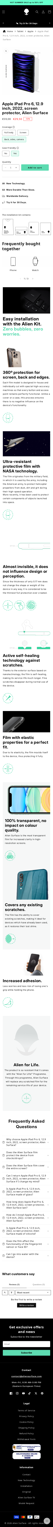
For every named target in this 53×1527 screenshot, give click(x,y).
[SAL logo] (26, 1448)
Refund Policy (26, 1433)
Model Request (26, 1503)
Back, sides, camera (14, 139)
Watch (35, 270)
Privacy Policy (26, 1416)
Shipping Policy (26, 1427)
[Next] (50, 23)
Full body (8, 132)
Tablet (20, 31)
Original (26, 1491)
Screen (23, 132)
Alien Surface (19, 1523)
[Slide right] (33, 279)
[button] (3, 12)
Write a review (26, 1305)
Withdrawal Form (26, 1439)
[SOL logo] (26, 1456)
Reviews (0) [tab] (14, 1284)
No (5, 153)
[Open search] (5, 1292)
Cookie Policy (27, 1422)
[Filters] (11, 1292)
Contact (26, 1474)
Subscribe (26, 1352)
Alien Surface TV (26, 1497)
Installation (26, 1486)
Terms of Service (26, 1410)
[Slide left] (20, 279)
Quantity (6, 161)
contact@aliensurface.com (26, 1376)
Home (10, 31)
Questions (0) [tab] (39, 1284)
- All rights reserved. (37, 1523)
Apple (30, 31)
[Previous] (3, 23)
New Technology (26, 1480)
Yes (15, 153)
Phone (13, 270)
